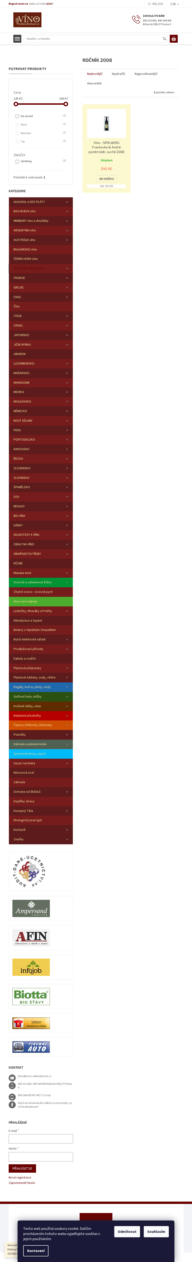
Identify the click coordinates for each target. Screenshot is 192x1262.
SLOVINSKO (22, 478)
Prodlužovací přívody (28, 649)
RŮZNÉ (18, 563)
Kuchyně (20, 829)
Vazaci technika (24, 763)
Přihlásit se (22, 1168)
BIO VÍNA (19, 516)
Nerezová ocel (24, 772)
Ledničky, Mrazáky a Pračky (33, 611)
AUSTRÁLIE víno (24, 240)
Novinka (43, 133)
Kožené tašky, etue (27, 706)
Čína (16, 306)
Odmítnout (127, 1231)
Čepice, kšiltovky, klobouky (33, 725)
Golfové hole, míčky (27, 696)
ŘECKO (18, 458)
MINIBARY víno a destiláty (31, 221)
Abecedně (94, 83)
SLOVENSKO (22, 468)
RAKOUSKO (22, 449)
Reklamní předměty (27, 715)
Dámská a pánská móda (30, 744)
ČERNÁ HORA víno (26, 259)
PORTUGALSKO (24, 439)
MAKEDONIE (22, 382)
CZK (173, 4)
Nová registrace (20, 1177)
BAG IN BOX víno (25, 211)
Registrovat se (18, 4)
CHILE (17, 297)
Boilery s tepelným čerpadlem (35, 630)
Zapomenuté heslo (22, 1183)
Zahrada (19, 782)
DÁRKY (18, 525)
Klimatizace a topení (28, 620)
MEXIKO (19, 392)
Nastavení (35, 1250)
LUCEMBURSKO (24, 363)
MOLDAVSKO (22, 401)
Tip (43, 141)
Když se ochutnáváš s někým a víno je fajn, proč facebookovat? (45, 1105)
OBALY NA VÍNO (24, 544)
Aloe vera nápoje (25, 601)
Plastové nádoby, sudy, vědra (34, 677)
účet (49, 4)
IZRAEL (18, 325)
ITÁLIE (18, 316)
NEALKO (19, 506)
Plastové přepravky (27, 668)
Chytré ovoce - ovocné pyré (33, 592)
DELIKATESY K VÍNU (26, 534)
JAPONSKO (21, 335)
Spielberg (43, 161)
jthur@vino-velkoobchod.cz (34, 1076)
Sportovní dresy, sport (30, 753)
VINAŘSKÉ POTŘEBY (27, 554)
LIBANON (20, 354)
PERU (17, 430)
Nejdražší (118, 74)
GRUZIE (19, 287)
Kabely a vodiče (25, 658)
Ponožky (20, 734)
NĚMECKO (20, 411)
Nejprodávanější (146, 74)
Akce (43, 124)
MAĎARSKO (22, 373)
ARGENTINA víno (25, 230)
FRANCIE (19, 278)
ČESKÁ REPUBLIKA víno (29, 268)
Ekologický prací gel (28, 820)
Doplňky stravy (24, 801)
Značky (19, 839)
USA (16, 496)
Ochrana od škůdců (27, 791)
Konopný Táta (23, 811)
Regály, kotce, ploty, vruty (32, 687)
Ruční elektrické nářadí (29, 639)
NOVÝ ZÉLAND (23, 420)
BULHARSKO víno (25, 249)
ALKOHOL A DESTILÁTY (29, 202)
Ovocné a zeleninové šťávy (33, 582)
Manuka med (22, 573)
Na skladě (43, 116)
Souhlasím (156, 1231)
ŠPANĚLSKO (22, 487)
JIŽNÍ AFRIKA (22, 344)
